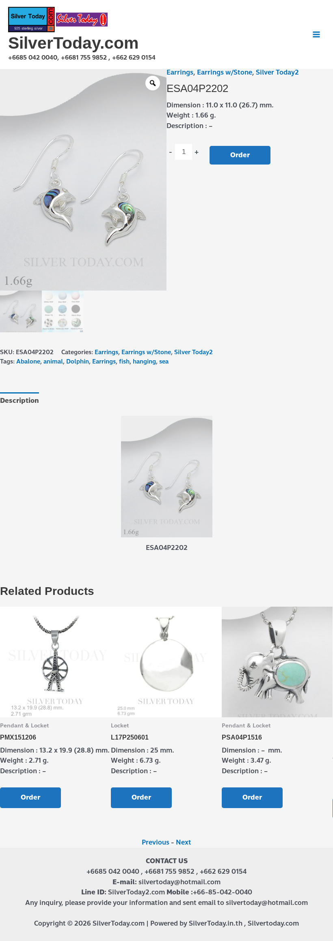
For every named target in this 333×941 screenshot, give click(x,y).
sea (164, 361)
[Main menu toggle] (316, 34)
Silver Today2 (277, 72)
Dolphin (77, 361)
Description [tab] (19, 401)
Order (240, 155)
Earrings (179, 72)
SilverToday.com (73, 43)
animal (53, 361)
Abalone (28, 361)
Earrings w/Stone (224, 72)
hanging (144, 361)
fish (124, 361)
